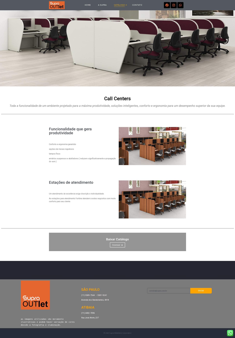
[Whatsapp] (180, 5)
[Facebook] (167, 5)
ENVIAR (201, 290)
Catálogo (119, 5)
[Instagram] (174, 5)
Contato (137, 5)
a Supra (102, 5)
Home (88, 5)
